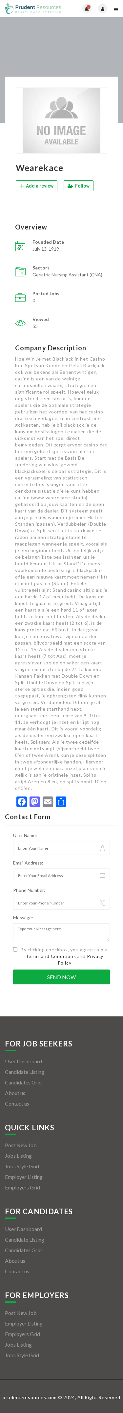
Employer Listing (24, 1177)
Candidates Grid (23, 1082)
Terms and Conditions (51, 956)
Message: (23, 917)
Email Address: (28, 862)
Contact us (17, 1103)
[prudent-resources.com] (33, 8)
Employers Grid (22, 1187)
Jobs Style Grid (22, 1166)
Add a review (39, 186)
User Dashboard (23, 1061)
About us (15, 1093)
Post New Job (21, 1145)
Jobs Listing (18, 1155)
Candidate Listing (24, 1072)
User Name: (25, 835)
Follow (82, 186)
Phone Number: (29, 890)
